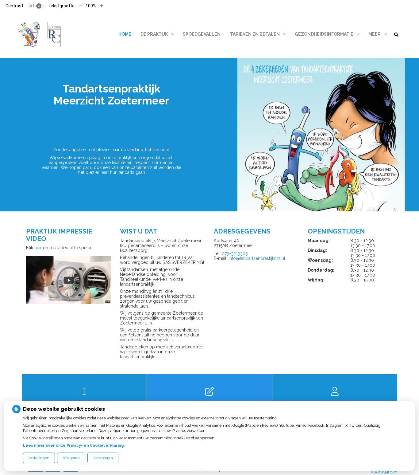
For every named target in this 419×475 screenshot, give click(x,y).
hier (38, 247)
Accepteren (103, 458)
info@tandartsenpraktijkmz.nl (257, 258)
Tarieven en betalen (255, 34)
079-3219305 (235, 253)
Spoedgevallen (202, 34)
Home (124, 34)
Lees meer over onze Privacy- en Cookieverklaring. (74, 445)
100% (91, 5)
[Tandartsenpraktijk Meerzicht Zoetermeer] (42, 34)
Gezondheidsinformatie (324, 34)
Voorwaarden (384, 471)
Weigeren (71, 458)
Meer (374, 34)
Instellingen (39, 458)
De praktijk (154, 34)
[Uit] (40, 6)
